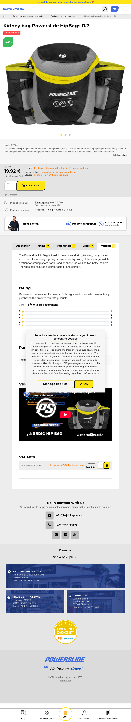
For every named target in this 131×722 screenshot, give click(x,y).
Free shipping (42, 202)
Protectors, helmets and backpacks (28, 16)
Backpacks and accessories (63, 16)
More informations (88, 373)
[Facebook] (65, 535)
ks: (8, 183)
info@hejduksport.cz (68, 515)
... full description (119, 155)
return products (53, 209)
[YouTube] (75, 535)
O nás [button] (63, 550)
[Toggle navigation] (105, 9)
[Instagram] (56, 535)
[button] (61, 135)
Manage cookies (55, 384)
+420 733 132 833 (66, 525)
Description (23, 246)
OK (85, 384)
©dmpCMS (65, 680)
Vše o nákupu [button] (63, 557)
